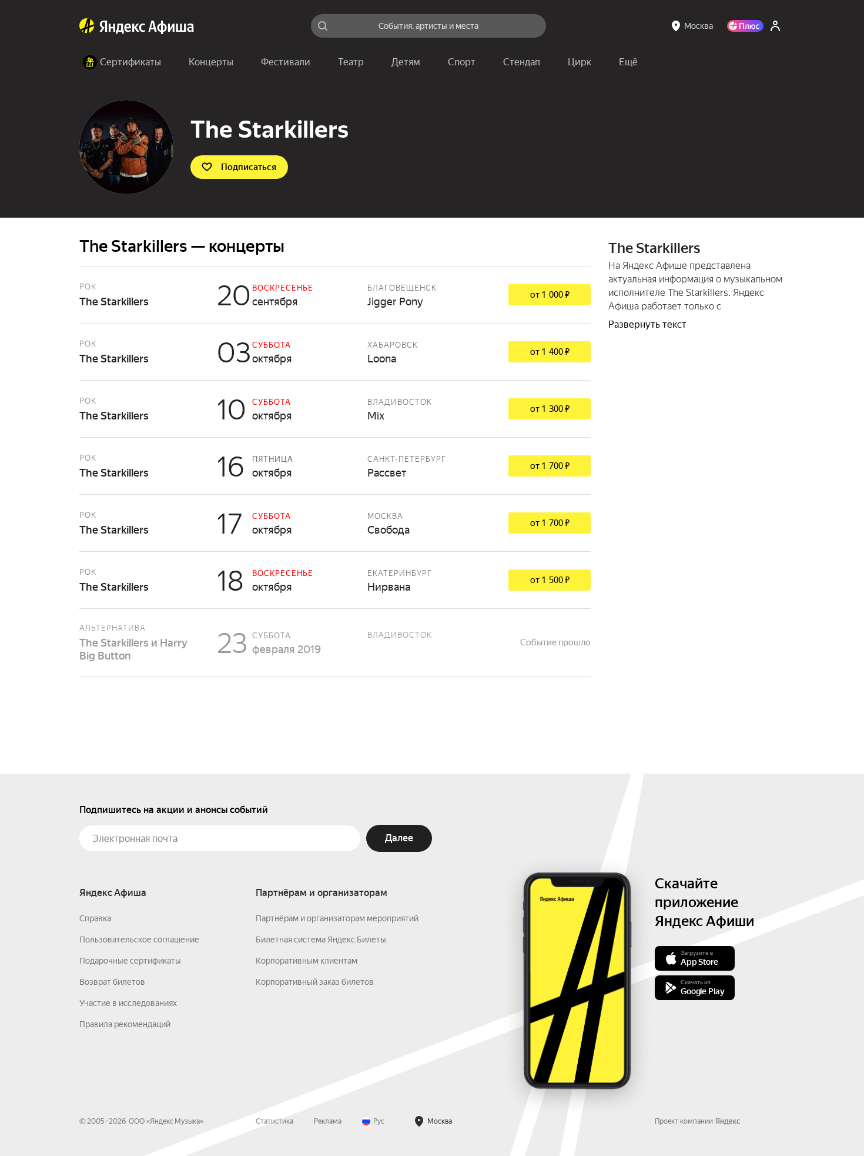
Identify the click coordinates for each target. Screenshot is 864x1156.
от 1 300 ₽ (550, 409)
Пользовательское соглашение (139, 939)
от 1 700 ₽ (550, 466)
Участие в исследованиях (128, 1003)
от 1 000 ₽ (550, 294)
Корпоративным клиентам (306, 960)
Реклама (327, 1121)
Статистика (274, 1121)
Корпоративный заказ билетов (315, 982)
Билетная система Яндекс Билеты (321, 939)
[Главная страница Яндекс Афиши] (87, 26)
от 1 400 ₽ (550, 352)
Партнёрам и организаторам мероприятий (337, 918)
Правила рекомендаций (124, 1024)
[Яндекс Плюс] (745, 26)
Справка (95, 918)
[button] (628, 62)
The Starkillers (335, 294)
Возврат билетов (112, 982)
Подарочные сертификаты (130, 960)
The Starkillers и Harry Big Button (335, 642)
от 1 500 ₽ (550, 580)
